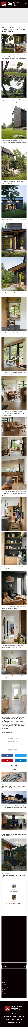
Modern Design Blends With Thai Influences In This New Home (13, 834)
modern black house (12, 746)
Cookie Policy (11, 1022)
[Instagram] (15, 1013)
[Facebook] (12, 1013)
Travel (3, 994)
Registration (7, 1016)
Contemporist (8, 732)
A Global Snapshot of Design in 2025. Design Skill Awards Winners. (14, 808)
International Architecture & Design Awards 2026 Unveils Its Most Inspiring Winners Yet (13, 787)
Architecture (6, 25)
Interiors (17, 805)
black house (18, 738)
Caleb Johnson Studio (6, 54)
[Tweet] (21, 755)
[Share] (7, 755)
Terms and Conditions (16, 1019)
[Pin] (7, 760)
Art (2, 980)
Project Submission (18, 1016)
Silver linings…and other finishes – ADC (14, 903)
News (10, 25)
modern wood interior (12, 749)
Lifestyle (3, 989)
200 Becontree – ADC (14, 890)
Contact (18, 1022)
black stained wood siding (13, 741)
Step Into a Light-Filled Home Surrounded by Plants (13, 876)
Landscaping (22, 805)
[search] (24, 967)
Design (12, 805)
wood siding (22, 101)
